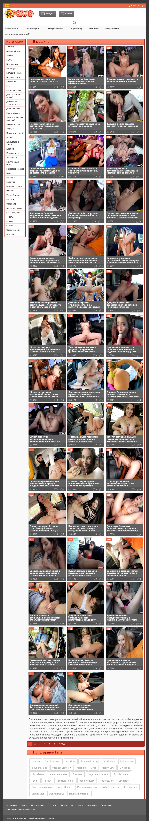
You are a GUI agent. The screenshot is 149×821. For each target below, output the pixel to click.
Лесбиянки (11, 157)
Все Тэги (10, 234)
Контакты (92, 805)
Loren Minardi (64, 787)
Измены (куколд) (14, 133)
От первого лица (14, 186)
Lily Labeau (37, 774)
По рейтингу (76, 28)
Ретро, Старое (13, 195)
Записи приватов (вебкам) (14, 118)
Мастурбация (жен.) (12, 163)
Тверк (34, 780)
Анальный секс (13, 51)
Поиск (24, 805)
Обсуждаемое (112, 28)
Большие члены (14, 77)
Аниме (9, 55)
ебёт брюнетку (110, 787)
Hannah (35, 761)
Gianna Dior (37, 793)
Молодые (10, 177)
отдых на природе (98, 774)
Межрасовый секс (15, 169)
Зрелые (10, 129)
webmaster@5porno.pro (44, 818)
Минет (9, 173)
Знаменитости (13, 124)
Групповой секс (13, 90)
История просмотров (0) (17, 34)
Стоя (93, 767)
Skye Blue (124, 767)
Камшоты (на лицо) (12, 143)
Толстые (10, 217)
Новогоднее (107, 780)
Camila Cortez (52, 761)
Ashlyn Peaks (56, 793)
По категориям (32, 28)
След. (62, 743)
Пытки (47, 780)
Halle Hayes (126, 761)
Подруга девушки (41, 787)
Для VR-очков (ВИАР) (13, 96)
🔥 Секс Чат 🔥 (136, 5)
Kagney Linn (130, 787)
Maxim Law (108, 767)
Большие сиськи (14, 73)
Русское (10, 199)
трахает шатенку (61, 767)
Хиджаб (81, 767)
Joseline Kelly (86, 780)
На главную (11, 805)
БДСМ (9, 60)
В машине (11, 81)
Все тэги (52, 805)
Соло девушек (13, 212)
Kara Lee (70, 761)
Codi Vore (109, 761)
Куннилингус (12, 153)
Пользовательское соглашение (20, 809)
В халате (77, 774)
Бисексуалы (12, 68)
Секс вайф (11, 204)
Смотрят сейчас (55, 28)
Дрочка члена (13, 108)
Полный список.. (79, 793)
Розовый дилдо (89, 761)
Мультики (11, 182)
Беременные (12, 64)
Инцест (9, 137)
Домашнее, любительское (13, 103)
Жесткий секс (12, 113)
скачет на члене (58, 774)
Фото (80, 805)
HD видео (94, 28)
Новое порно (11, 28)
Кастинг (10, 149)
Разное (9, 191)
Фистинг (10, 225)
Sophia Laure (121, 774)
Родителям (106, 805)
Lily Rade (124, 780)
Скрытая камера (14, 208)
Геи (8, 86)
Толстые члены (65, 780)
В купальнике (39, 767)
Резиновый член (87, 787)
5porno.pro (22, 818)
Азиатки (10, 47)
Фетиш (9, 221)
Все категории (13, 230)
